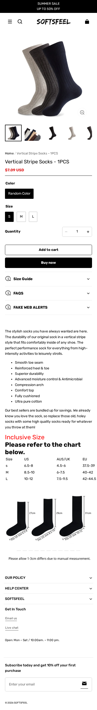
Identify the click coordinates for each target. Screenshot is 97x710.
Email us (11, 618)
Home (9, 153)
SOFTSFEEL (21, 702)
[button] (10, 22)
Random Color (19, 193)
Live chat (11, 627)
